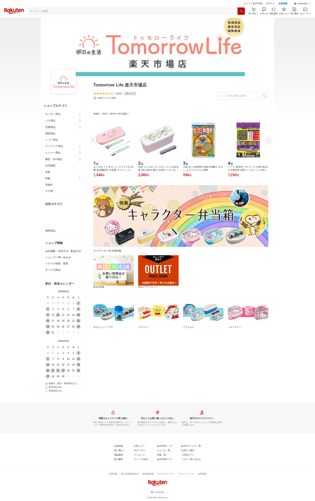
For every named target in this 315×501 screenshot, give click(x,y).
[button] (302, 3)
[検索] (241, 11)
